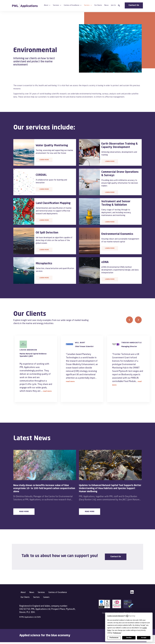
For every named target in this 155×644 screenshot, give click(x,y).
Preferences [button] (117, 633)
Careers (46, 597)
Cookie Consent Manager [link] (115, 616)
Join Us (113, 5)
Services (56, 5)
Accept (143, 637)
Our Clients (98, 5)
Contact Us (134, 5)
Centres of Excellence (71, 5)
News (106, 5)
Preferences (114, 637)
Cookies (105, 613)
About (46, 5)
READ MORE (24, 511)
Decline (128, 637)
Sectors (87, 5)
